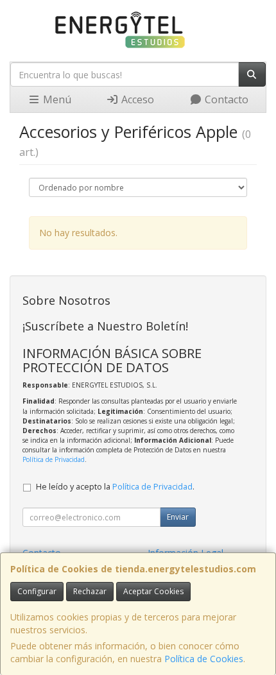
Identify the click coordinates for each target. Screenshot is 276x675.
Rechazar (90, 591)
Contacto (225, 99)
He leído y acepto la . (115, 486)
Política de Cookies (203, 659)
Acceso (136, 99)
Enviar (178, 516)
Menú (55, 99)
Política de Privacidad (53, 459)
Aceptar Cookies (153, 591)
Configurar (36, 591)
